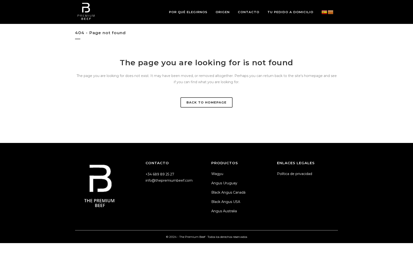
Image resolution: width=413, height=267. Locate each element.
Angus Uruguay (224, 183)
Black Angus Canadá (228, 192)
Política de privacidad (294, 174)
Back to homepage (206, 102)
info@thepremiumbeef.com (169, 180)
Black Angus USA (225, 202)
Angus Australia (224, 211)
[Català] (331, 12)
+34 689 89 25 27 (160, 174)
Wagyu (217, 174)
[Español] (324, 12)
